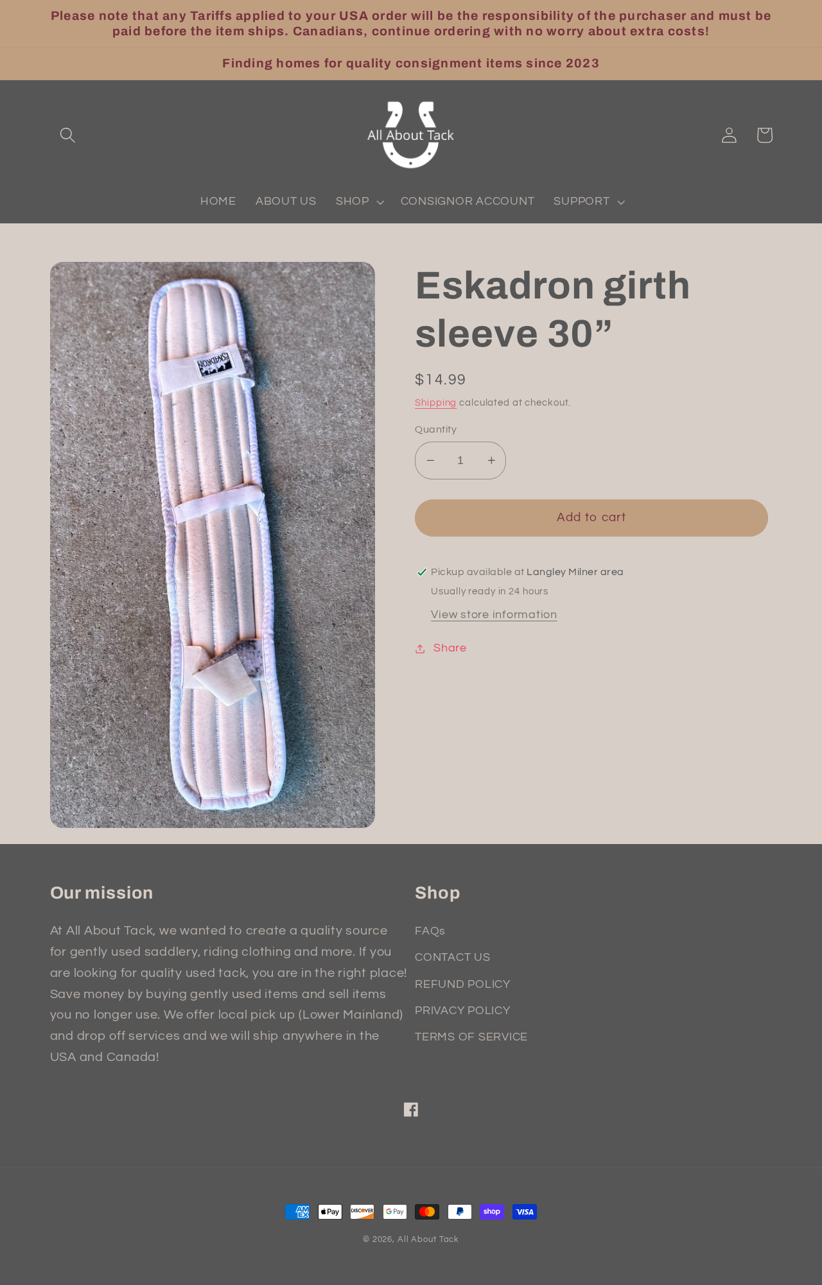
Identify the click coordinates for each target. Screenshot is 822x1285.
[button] (67, 135)
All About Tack (428, 1240)
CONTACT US (453, 957)
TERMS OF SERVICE (471, 1037)
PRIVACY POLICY (463, 1011)
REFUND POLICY (463, 984)
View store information (494, 615)
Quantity (436, 429)
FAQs (430, 931)
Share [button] (450, 648)
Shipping (436, 403)
